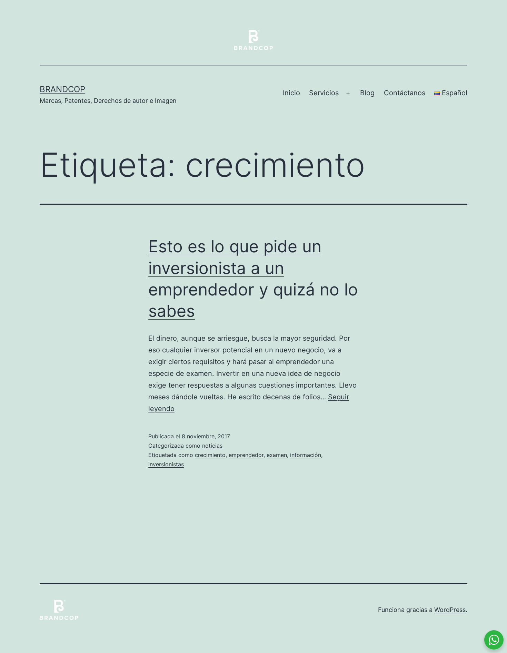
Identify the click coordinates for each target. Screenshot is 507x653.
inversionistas (166, 464)
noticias (212, 445)
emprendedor (246, 454)
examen (277, 454)
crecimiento (210, 454)
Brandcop (62, 89)
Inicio (291, 93)
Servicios (324, 93)
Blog (367, 93)
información (305, 454)
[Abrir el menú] (348, 93)
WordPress (450, 609)
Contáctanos (404, 93)
